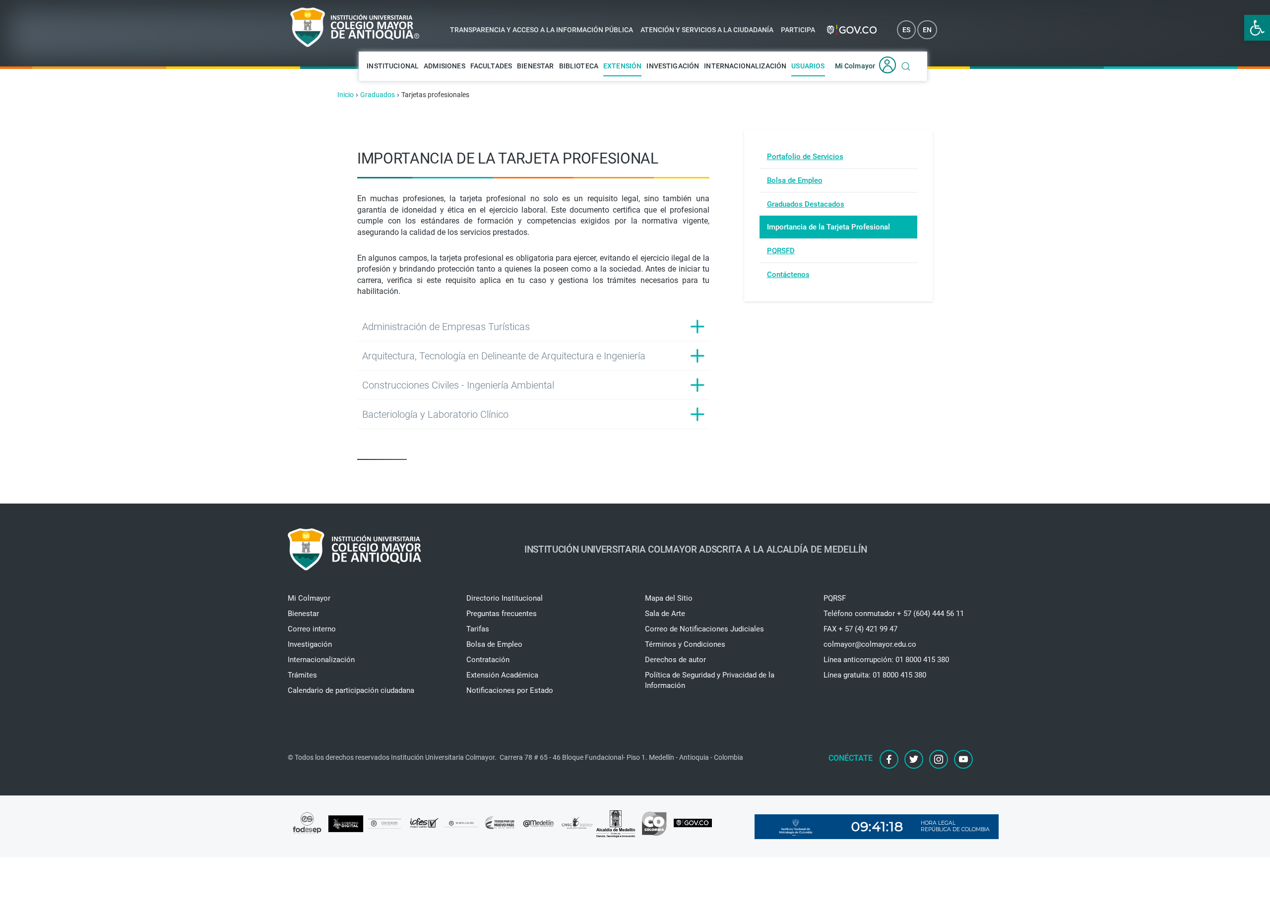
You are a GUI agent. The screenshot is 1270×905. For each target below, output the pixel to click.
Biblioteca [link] (579, 66)
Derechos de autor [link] (675, 659)
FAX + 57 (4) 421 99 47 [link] (860, 628)
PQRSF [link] (835, 598)
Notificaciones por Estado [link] (509, 690)
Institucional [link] (393, 66)
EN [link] (927, 30)
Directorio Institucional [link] (504, 598)
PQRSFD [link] (781, 250)
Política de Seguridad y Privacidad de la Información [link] (709, 680)
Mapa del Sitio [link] (669, 598)
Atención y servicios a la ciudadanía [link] (706, 30)
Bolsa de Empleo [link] (795, 180)
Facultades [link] (491, 66)
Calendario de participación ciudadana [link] (351, 690)
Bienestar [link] (535, 66)
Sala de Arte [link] (665, 613)
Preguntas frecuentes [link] (501, 613)
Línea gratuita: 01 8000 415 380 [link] (875, 675)
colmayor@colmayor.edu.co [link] (870, 644)
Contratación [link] (487, 659)
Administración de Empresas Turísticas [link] (446, 327)
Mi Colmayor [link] (855, 66)
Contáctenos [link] (788, 274)
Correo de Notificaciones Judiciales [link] (704, 628)
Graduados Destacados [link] (805, 204)
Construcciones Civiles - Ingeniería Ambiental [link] (458, 385)
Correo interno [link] (312, 628)
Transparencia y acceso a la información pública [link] (541, 30)
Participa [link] (798, 30)
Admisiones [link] (444, 66)
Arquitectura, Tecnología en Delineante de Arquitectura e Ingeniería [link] (503, 356)
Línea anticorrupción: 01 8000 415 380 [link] (886, 659)
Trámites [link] (302, 675)
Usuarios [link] (808, 66)
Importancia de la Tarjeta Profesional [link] (828, 227)
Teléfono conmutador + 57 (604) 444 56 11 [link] (894, 613)
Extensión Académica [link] (502, 675)
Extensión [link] (622, 66)
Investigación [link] (672, 66)
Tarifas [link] (477, 628)
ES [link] (906, 30)
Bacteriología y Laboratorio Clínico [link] (435, 414)
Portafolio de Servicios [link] (805, 156)
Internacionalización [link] (745, 66)
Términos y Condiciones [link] (685, 644)
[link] (1257, 28)
